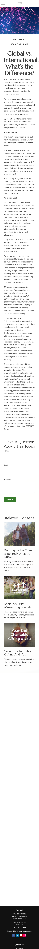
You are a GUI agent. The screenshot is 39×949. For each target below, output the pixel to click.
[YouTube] (21, 935)
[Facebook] (13, 935)
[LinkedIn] (17, 935)
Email (6, 465)
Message (7, 479)
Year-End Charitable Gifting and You (17, 652)
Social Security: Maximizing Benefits (17, 605)
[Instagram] (24, 935)
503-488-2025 (21, 914)
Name (6, 451)
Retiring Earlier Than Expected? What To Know (18, 554)
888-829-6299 (23, 916)
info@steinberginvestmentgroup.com (19, 931)
